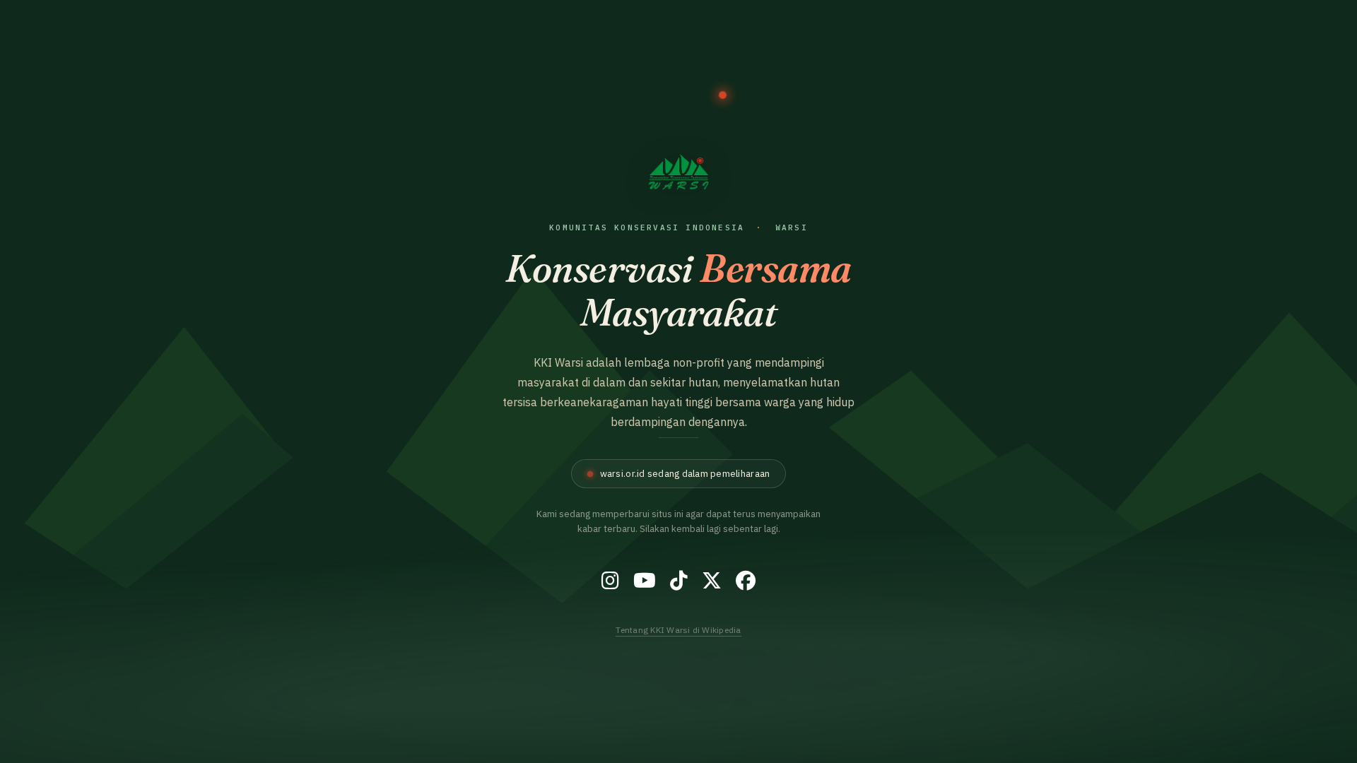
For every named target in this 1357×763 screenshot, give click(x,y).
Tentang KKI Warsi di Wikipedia (678, 630)
